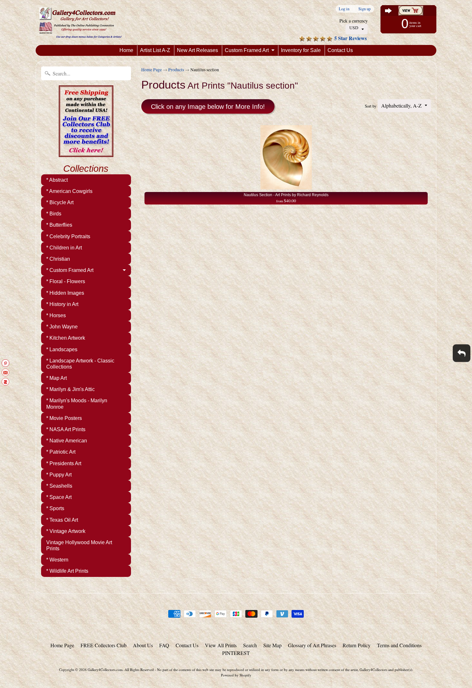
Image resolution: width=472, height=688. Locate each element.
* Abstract (57, 180)
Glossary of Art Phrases (312, 645)
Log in (344, 9)
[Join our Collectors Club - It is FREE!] (86, 153)
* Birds (53, 213)
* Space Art (59, 497)
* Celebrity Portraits (68, 236)
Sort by (370, 106)
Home (126, 50)
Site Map (272, 645)
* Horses (56, 315)
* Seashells (59, 486)
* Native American (66, 440)
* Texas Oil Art (62, 520)
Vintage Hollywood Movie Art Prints (79, 545)
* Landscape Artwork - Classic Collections (80, 364)
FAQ (164, 645)
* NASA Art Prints (65, 429)
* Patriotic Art (60, 452)
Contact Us (340, 50)
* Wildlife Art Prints (67, 571)
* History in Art (62, 304)
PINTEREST (236, 652)
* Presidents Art (63, 463)
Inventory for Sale (301, 50)
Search (250, 645)
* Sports (55, 508)
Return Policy (357, 645)
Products (176, 70)
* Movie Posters (64, 418)
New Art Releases (197, 50)
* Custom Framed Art (69, 270)
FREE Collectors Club (104, 645)
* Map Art (56, 378)
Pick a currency (353, 20)
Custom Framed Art (247, 50)
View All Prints (221, 645)
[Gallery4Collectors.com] (80, 22)
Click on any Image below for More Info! (208, 106)
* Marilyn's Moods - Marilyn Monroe (76, 403)
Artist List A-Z (155, 50)
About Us (143, 645)
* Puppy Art (59, 474)
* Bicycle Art (60, 202)
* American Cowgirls (69, 191)
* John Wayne (62, 326)
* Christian (58, 259)
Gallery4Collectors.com (105, 669)
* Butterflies (59, 225)
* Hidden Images (65, 293)
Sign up (364, 9)
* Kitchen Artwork (65, 338)
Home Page (151, 70)
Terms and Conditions (399, 645)
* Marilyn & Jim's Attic (70, 389)
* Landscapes (61, 349)
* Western (57, 559)
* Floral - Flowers (65, 281)
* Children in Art (64, 247)
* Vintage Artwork (65, 531)
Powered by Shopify (236, 675)
